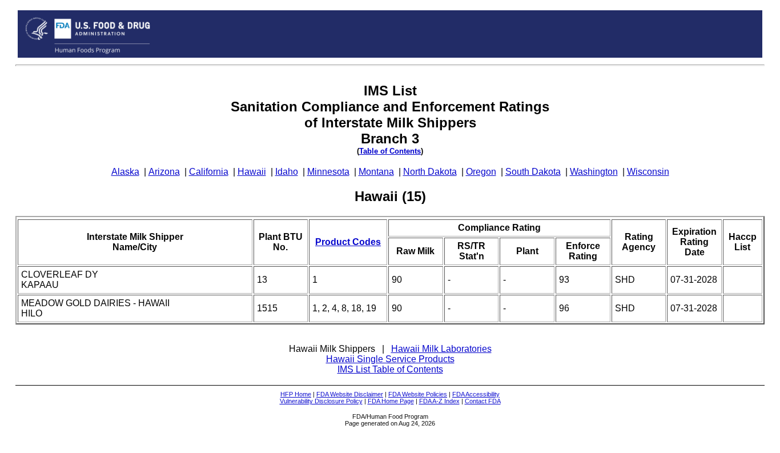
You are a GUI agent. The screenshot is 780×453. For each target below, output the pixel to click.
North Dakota (430, 172)
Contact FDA (483, 401)
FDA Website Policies (417, 394)
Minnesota (328, 172)
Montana (376, 172)
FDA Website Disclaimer (349, 394)
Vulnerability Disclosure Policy (321, 401)
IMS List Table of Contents (390, 369)
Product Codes (348, 242)
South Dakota (533, 172)
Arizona (164, 172)
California (208, 172)
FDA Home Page (391, 401)
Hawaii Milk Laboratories (441, 349)
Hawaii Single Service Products (390, 359)
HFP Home (295, 394)
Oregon (481, 172)
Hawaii (252, 172)
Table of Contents (390, 151)
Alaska (125, 172)
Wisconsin (648, 172)
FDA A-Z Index (439, 401)
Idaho (286, 172)
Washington (594, 172)
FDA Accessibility (476, 394)
